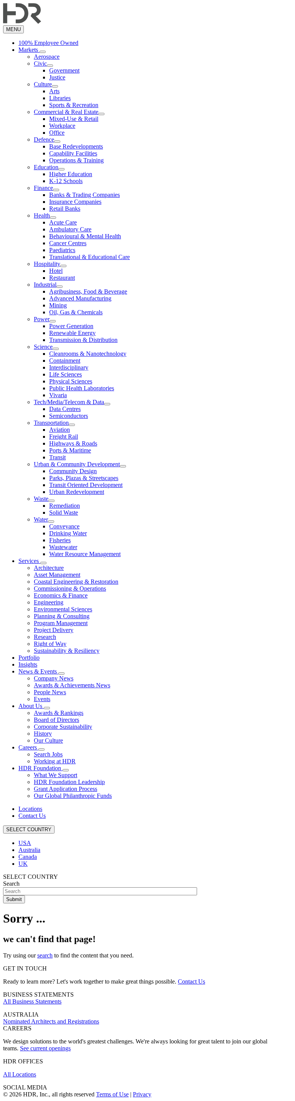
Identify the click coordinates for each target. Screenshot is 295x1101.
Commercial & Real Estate (66, 112)
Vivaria (58, 395)
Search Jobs (48, 754)
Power (42, 319)
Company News (53, 678)
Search (11, 883)
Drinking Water (68, 533)
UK (23, 863)
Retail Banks (64, 208)
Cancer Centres (67, 243)
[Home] (22, 21)
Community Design (73, 471)
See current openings (45, 1048)
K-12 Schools (66, 181)
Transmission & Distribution (83, 340)
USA (24, 843)
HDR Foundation (40, 768)
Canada (27, 856)
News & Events (38, 671)
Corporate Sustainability (63, 726)
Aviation (59, 429)
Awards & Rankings (58, 713)
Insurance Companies (75, 201)
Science (43, 346)
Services (29, 561)
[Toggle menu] (43, 52)
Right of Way (50, 643)
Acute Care (63, 222)
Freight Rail (63, 436)
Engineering (48, 602)
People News (50, 692)
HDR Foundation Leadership (69, 782)
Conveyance (64, 526)
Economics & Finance (61, 595)
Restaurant (62, 277)
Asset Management (57, 574)
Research (45, 637)
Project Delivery (53, 630)
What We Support (55, 775)
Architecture (49, 568)
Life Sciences (65, 374)
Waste (41, 498)
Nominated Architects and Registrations (51, 1021)
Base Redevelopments (76, 146)
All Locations (19, 1074)
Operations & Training (76, 160)
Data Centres (65, 409)
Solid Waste (63, 512)
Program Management (61, 623)
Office (57, 132)
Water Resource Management (85, 554)
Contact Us (32, 815)
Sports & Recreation (73, 105)
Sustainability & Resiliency (66, 650)
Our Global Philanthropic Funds (73, 795)
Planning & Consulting (61, 616)
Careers (28, 747)
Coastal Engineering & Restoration (76, 581)
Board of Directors (56, 719)
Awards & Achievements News (72, 685)
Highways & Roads (73, 443)
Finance (43, 188)
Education (46, 167)
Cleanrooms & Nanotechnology (87, 353)
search (45, 955)
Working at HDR (55, 761)
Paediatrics (62, 250)
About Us (31, 706)
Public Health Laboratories (81, 388)
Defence (44, 139)
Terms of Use (112, 1094)
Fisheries (60, 540)
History (43, 733)
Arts (54, 91)
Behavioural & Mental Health (85, 236)
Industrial (45, 284)
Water (41, 519)
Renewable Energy (72, 333)
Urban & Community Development (77, 464)
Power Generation (71, 326)
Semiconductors (68, 416)
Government (64, 70)
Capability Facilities (73, 153)
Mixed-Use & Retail (73, 119)
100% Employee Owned (48, 43)
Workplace (62, 125)
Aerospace (47, 56)
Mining (58, 305)
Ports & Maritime (70, 450)
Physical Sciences (70, 381)
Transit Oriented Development (86, 485)
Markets (29, 49)
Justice (57, 77)
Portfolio (29, 657)
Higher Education (70, 174)
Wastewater (63, 547)
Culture (43, 84)
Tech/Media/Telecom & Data (69, 402)
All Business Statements (32, 1001)
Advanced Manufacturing (80, 298)
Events (42, 699)
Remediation (64, 505)
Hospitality (47, 264)
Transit (57, 457)
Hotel (56, 270)
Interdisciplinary (68, 367)
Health (42, 215)
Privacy (142, 1094)
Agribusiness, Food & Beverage (88, 291)
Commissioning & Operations (70, 588)
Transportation (51, 422)
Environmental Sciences (63, 609)
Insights (27, 664)
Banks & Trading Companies (84, 194)
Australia (29, 850)
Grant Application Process (65, 789)
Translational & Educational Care (89, 257)
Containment (64, 360)
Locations (30, 809)
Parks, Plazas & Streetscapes (83, 478)
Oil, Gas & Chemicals (76, 312)
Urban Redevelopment (76, 492)
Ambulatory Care (70, 229)
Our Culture (48, 740)
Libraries (60, 98)
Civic (40, 63)
